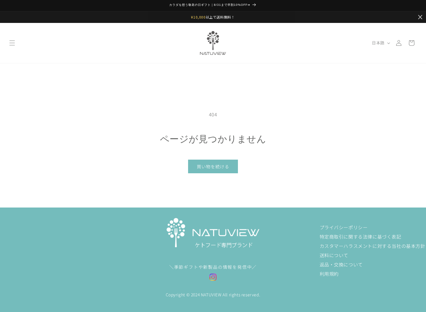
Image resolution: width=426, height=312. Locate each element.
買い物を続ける (213, 166)
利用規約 (329, 273)
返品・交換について (341, 264)
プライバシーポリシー (344, 227)
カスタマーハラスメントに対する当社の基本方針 (372, 245)
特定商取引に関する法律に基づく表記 (360, 236)
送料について (334, 255)
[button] (12, 43)
